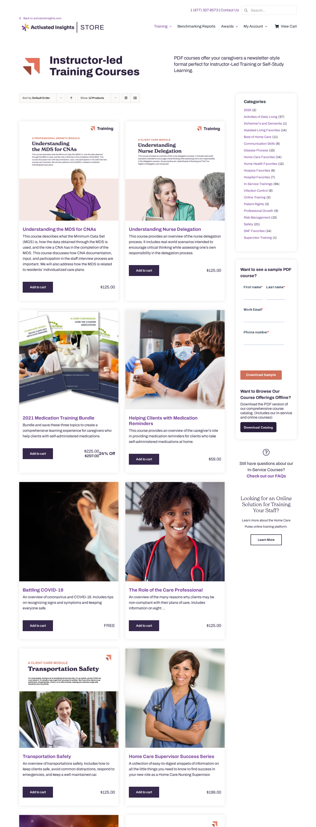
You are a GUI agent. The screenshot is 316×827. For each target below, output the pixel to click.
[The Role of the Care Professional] (175, 531)
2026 (247, 110)
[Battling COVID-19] (68, 531)
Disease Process (256, 150)
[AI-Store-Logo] (61, 24)
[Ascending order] (71, 98)
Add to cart (38, 287)
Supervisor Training (258, 237)
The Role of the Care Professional (166, 589)
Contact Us (229, 10)
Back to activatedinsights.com (42, 18)
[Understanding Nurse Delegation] (175, 171)
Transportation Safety (47, 756)
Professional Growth (258, 211)
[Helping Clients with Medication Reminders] (175, 359)
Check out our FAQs (266, 476)
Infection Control (256, 190)
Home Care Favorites (259, 157)
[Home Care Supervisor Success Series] (175, 698)
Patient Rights (254, 204)
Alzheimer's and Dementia (263, 123)
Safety (248, 224)
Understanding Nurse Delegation (165, 229)
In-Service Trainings (258, 184)
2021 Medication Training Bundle (58, 417)
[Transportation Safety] (68, 698)
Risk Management (257, 217)
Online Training (255, 197)
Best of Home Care (257, 137)
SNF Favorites (254, 231)
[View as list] (135, 98)
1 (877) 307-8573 (204, 10)
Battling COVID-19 (43, 589)
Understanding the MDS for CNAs (59, 229)
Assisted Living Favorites (262, 130)
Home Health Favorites (260, 164)
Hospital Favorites (257, 177)
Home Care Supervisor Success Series (171, 756)
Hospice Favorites (257, 170)
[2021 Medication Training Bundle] (68, 359)
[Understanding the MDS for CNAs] (68, 171)
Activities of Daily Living (260, 117)
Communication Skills (259, 143)
